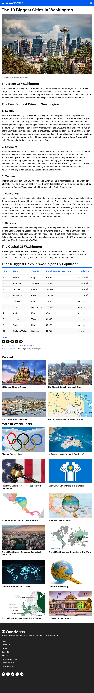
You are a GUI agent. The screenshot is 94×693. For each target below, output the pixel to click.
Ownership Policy (8, 666)
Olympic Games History (12, 454)
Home (4, 641)
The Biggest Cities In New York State (64, 387)
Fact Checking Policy (9, 659)
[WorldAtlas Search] (91, 3)
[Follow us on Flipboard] (3, 674)
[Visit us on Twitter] (12, 674)
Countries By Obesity (58, 586)
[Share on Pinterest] (16, 341)
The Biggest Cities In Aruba (14, 419)
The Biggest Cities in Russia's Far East (65, 419)
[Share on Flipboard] (3, 341)
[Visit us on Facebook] (8, 674)
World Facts (30, 346)
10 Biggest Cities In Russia (14, 387)
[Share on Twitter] (12, 341)
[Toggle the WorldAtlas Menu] (3, 3)
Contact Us (6, 645)
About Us (5, 655)
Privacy (4, 648)
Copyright (5, 652)
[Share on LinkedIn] (21, 341)
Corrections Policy (8, 663)
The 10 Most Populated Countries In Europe (21, 618)
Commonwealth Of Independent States (66, 486)
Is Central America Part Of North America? (21, 520)
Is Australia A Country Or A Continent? (66, 454)
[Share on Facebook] (8, 341)
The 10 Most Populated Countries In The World (70, 552)
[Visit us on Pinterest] (17, 674)
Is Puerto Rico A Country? (60, 618)
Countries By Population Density (17, 586)
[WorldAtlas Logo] (15, 3)
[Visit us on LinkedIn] (22, 674)
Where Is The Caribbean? (60, 520)
